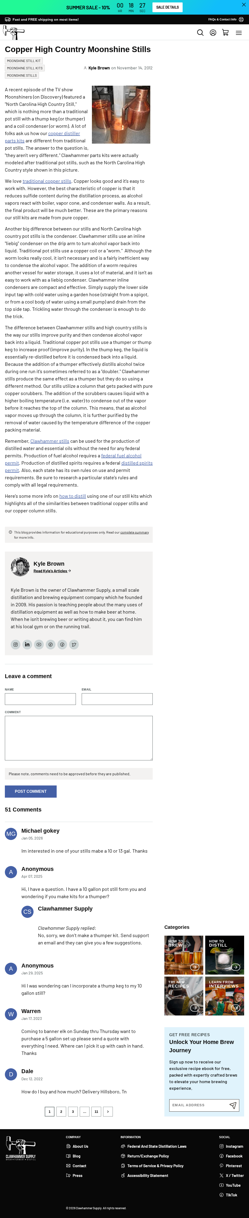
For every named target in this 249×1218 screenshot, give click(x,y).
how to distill (72, 496)
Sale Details (167, 7)
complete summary (134, 532)
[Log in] (213, 33)
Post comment (31, 791)
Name (9, 689)
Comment (13, 712)
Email (86, 689)
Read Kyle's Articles (51, 571)
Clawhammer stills (49, 441)
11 (96, 1112)
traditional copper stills (47, 181)
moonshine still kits (25, 68)
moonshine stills (22, 75)
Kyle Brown (99, 67)
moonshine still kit (24, 61)
